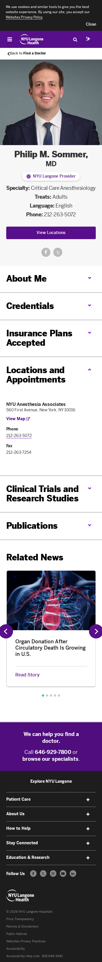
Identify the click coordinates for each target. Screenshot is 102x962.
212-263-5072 (60, 214)
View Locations (51, 232)
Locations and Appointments (35, 375)
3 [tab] (51, 695)
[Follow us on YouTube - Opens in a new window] (63, 873)
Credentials (30, 306)
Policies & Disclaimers (22, 926)
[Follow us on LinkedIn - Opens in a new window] (73, 873)
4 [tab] (55, 695)
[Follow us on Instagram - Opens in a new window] (53, 873)
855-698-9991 (52, 956)
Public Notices (16, 934)
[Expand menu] (88, 800)
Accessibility (15, 949)
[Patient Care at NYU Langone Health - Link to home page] (31, 39)
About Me (26, 279)
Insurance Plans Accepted (39, 338)
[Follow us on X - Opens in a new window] (43, 873)
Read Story (27, 675)
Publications (32, 526)
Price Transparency (20, 919)
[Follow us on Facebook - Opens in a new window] (33, 873)
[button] (91, 25)
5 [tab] (59, 695)
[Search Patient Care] (75, 39)
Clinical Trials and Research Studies (42, 494)
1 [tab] (43, 695)
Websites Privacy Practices (26, 941)
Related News (34, 557)
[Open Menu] (9, 39)
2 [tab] (47, 695)
